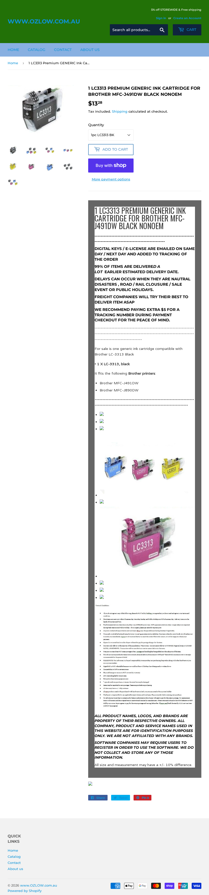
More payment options (111, 179)
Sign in (161, 18)
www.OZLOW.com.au (44, 21)
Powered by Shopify (25, 891)
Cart (191, 29)
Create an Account (187, 18)
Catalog (36, 49)
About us (90, 49)
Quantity (96, 125)
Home (13, 49)
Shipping (119, 111)
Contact (63, 49)
